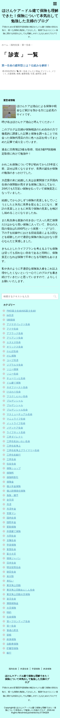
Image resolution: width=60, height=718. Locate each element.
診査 (44, 73)
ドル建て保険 (14, 382)
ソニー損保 (12, 369)
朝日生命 (11, 571)
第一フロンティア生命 (18, 621)
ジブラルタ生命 (15, 364)
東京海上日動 (14, 585)
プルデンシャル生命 (17, 409)
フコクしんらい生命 (17, 396)
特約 (9, 612)
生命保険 (11, 616)
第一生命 (23, 71)
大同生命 (11, 535)
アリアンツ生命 (15, 337)
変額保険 (11, 526)
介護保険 (12, 73)
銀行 (9, 652)
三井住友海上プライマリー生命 (23, 450)
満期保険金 (12, 603)
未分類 (10, 576)
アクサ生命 (12, 328)
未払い (10, 580)
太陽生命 (11, 540)
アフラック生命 (15, 333)
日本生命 (11, 562)
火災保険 (11, 607)
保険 (18, 73)
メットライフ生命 (16, 423)
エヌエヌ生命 (14, 342)
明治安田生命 (14, 567)
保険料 (10, 472)
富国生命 (11, 549)
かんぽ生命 (12, 351)
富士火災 (11, 553)
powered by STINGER (38, 712)
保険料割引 (12, 477)
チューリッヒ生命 (16, 378)
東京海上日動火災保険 (18, 594)
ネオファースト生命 (17, 387)
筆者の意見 (12, 630)
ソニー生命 (12, 373)
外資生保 (24, 668)
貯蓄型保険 (12, 648)
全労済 (10, 499)
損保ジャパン (14, 558)
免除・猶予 (12, 495)
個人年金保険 (14, 486)
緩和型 (39, 73)
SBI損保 (11, 319)
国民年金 (11, 522)
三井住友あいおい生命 (18, 441)
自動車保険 (12, 643)
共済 (9, 504)
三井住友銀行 (14, 454)
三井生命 (11, 459)
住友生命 (11, 463)
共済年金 (11, 508)
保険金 (10, 481)
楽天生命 (11, 598)
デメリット (46, 71)
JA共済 (10, 315)
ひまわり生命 (14, 391)
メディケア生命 (15, 427)
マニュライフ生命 (16, 418)
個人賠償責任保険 (16, 490)
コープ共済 (12, 360)
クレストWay (34, 71)
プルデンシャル (15, 400)
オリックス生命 (15, 346)
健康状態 (26, 73)
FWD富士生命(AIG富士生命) (21, 310)
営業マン (11, 513)
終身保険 (11, 639)
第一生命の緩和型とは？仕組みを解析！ (26, 65)
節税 (9, 634)
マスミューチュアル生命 (19, 414)
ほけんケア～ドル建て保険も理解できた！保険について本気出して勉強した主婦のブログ (30, 15)
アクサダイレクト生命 (18, 324)
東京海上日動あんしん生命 (21, 589)
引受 (32, 73)
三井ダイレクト (15, 436)
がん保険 (11, 355)
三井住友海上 (14, 445)
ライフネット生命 (16, 432)
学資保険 (11, 544)
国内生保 (11, 517)
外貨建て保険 (14, 531)
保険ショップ (14, 468)
